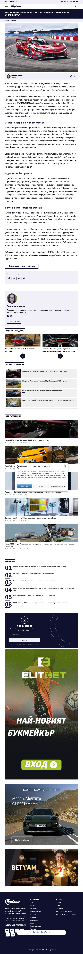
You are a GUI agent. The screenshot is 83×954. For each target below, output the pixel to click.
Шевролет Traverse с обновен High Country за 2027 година (44, 381)
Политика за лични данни (66, 914)
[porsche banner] (41, 785)
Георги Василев (23, 548)
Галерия (33, 908)
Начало (7, 20)
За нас (58, 905)
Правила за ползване (64, 911)
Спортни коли (35, 926)
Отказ (41, 486)
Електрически (35, 911)
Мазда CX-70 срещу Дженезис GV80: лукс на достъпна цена (44, 371)
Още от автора (14, 322)
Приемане (24, 486)
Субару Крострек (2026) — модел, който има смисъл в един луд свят (48, 400)
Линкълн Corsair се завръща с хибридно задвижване (42, 391)
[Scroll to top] (77, 933)
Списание (34, 920)
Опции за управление (58, 486)
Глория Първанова (24, 442)
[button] (65, 467)
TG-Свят (33, 902)
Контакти (59, 908)
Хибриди (13, 20)
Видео (32, 905)
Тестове (33, 929)
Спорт (32, 923)
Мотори (33, 914)
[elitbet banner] (41, 650)
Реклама (59, 902)
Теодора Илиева (16, 306)
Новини (33, 917)
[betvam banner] (41, 850)
